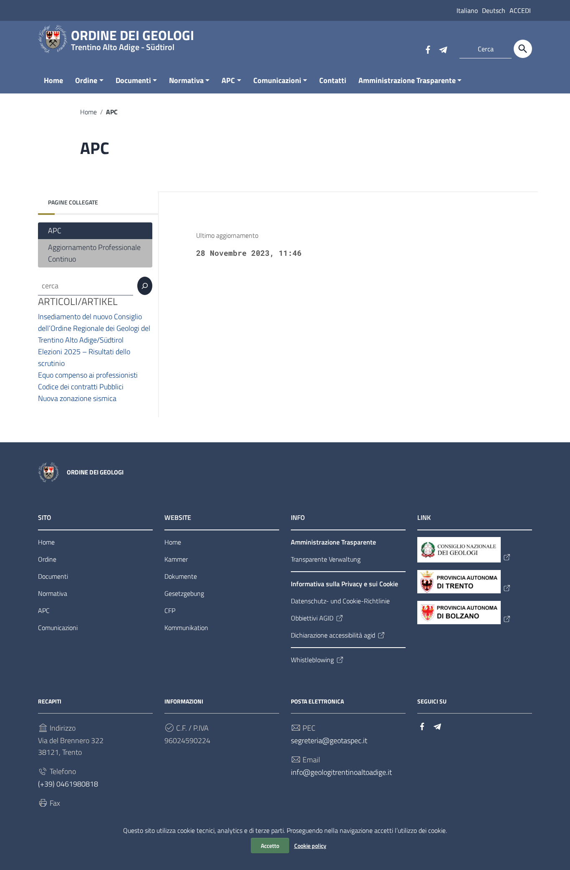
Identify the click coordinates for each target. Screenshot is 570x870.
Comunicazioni (277, 80)
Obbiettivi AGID (312, 618)
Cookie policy (310, 845)
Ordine (86, 80)
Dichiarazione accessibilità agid (333, 635)
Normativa (186, 80)
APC (228, 80)
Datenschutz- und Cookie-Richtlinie (340, 601)
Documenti (133, 80)
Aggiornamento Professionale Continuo (94, 253)
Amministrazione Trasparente (407, 80)
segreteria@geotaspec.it (329, 740)
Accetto (270, 845)
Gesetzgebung (184, 593)
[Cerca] (523, 49)
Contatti (332, 80)
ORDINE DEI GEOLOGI (132, 37)
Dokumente (180, 576)
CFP (169, 610)
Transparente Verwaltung (326, 559)
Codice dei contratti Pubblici (81, 386)
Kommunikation (186, 628)
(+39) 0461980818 (68, 783)
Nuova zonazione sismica (77, 398)
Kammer (176, 559)
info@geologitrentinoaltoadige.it (341, 772)
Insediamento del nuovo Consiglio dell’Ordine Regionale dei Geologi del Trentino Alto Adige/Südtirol (94, 328)
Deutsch (493, 10)
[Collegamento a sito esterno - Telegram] (443, 49)
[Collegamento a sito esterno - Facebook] (428, 49)
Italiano (467, 10)
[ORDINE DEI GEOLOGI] (52, 38)
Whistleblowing (312, 660)
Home (53, 80)
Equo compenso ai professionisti (88, 375)
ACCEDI (520, 10)
